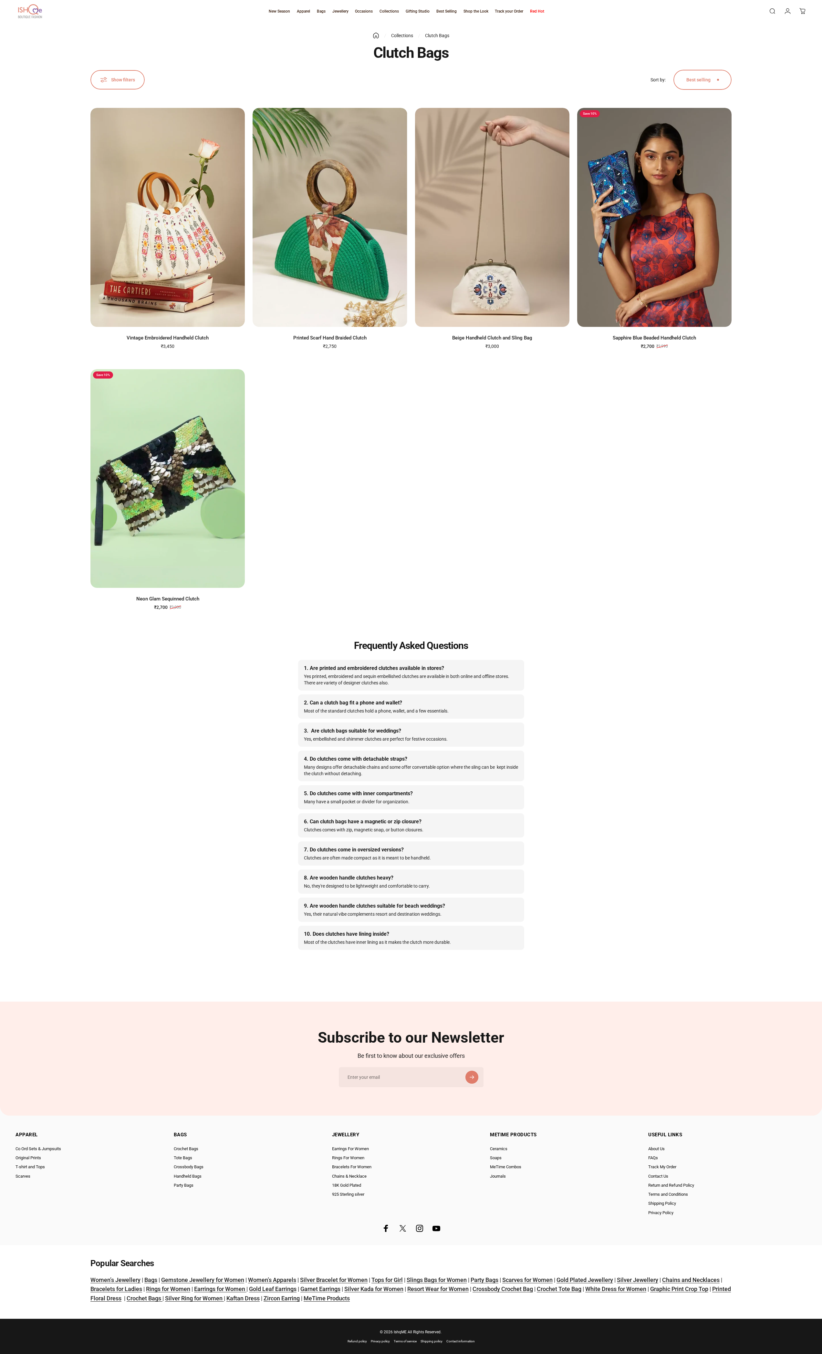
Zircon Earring (282, 1298)
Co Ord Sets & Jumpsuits (38, 1148)
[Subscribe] (471, 1077)
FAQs (653, 1157)
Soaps (496, 1157)
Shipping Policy (662, 1203)
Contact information (460, 1341)
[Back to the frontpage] (376, 35)
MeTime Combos (505, 1166)
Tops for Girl (387, 1279)
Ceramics (498, 1148)
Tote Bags (183, 1157)
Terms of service (405, 1341)
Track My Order (662, 1166)
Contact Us (658, 1176)
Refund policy (357, 1341)
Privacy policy (380, 1341)
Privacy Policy (660, 1212)
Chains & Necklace (349, 1176)
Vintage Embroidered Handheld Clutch (168, 338)
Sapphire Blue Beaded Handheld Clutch (654, 338)
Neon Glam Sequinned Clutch (167, 599)
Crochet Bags (186, 1148)
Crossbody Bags (188, 1166)
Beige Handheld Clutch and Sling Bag (492, 338)
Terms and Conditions (668, 1194)
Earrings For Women (350, 1148)
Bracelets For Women (351, 1166)
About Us (656, 1148)
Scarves (23, 1176)
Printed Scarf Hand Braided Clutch (330, 338)
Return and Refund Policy (671, 1185)
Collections (402, 35)
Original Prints (28, 1157)
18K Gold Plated (346, 1185)
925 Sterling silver (348, 1194)
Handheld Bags (188, 1176)
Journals (498, 1176)
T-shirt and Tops (30, 1166)
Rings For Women (348, 1157)
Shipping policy (431, 1341)
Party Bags (183, 1185)
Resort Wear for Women (438, 1289)
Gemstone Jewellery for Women (202, 1279)
